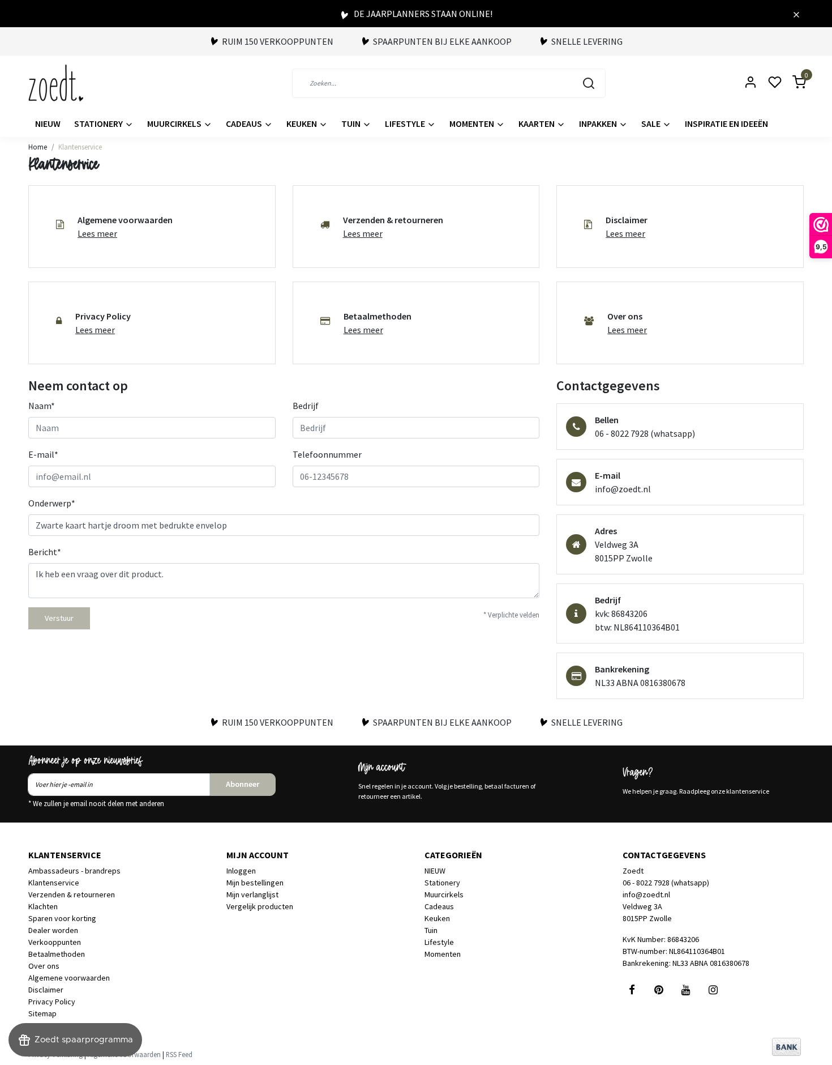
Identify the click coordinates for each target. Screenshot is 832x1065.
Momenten (472, 123)
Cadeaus (245, 123)
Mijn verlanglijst (252, 894)
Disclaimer (45, 990)
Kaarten (537, 123)
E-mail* (43, 454)
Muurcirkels (175, 123)
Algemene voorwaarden (69, 978)
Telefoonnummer (327, 454)
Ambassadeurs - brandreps (74, 871)
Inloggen (241, 871)
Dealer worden (53, 930)
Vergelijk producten (259, 906)
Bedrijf (306, 405)
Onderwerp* (51, 503)
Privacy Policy (51, 1001)
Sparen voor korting (62, 918)
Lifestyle (406, 123)
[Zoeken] (588, 83)
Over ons (43, 966)
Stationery (99, 123)
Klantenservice (80, 146)
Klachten (43, 906)
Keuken (302, 123)
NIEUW (48, 123)
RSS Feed (179, 1054)
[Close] (796, 13)
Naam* (41, 405)
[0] (792, 83)
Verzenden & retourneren (71, 894)
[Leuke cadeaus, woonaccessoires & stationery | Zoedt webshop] (55, 83)
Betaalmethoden (56, 954)
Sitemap (42, 1013)
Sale (651, 123)
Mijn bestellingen (255, 882)
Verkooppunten (54, 942)
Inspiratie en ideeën (726, 123)
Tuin (351, 123)
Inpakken (599, 123)
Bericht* (44, 551)
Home (37, 146)
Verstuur (59, 618)
